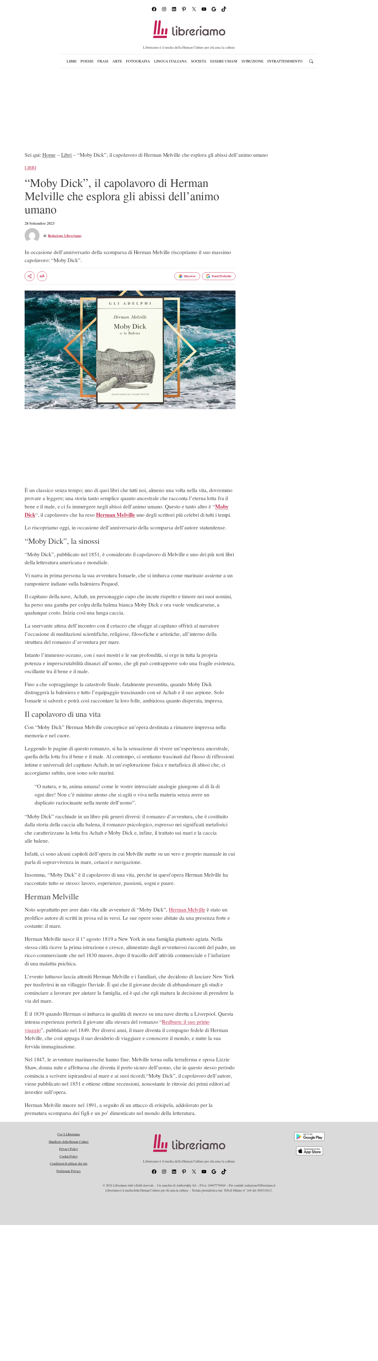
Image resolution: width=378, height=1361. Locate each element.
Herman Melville (187, 909)
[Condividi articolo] (30, 276)
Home (49, 154)
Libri (66, 154)
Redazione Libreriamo (64, 235)
